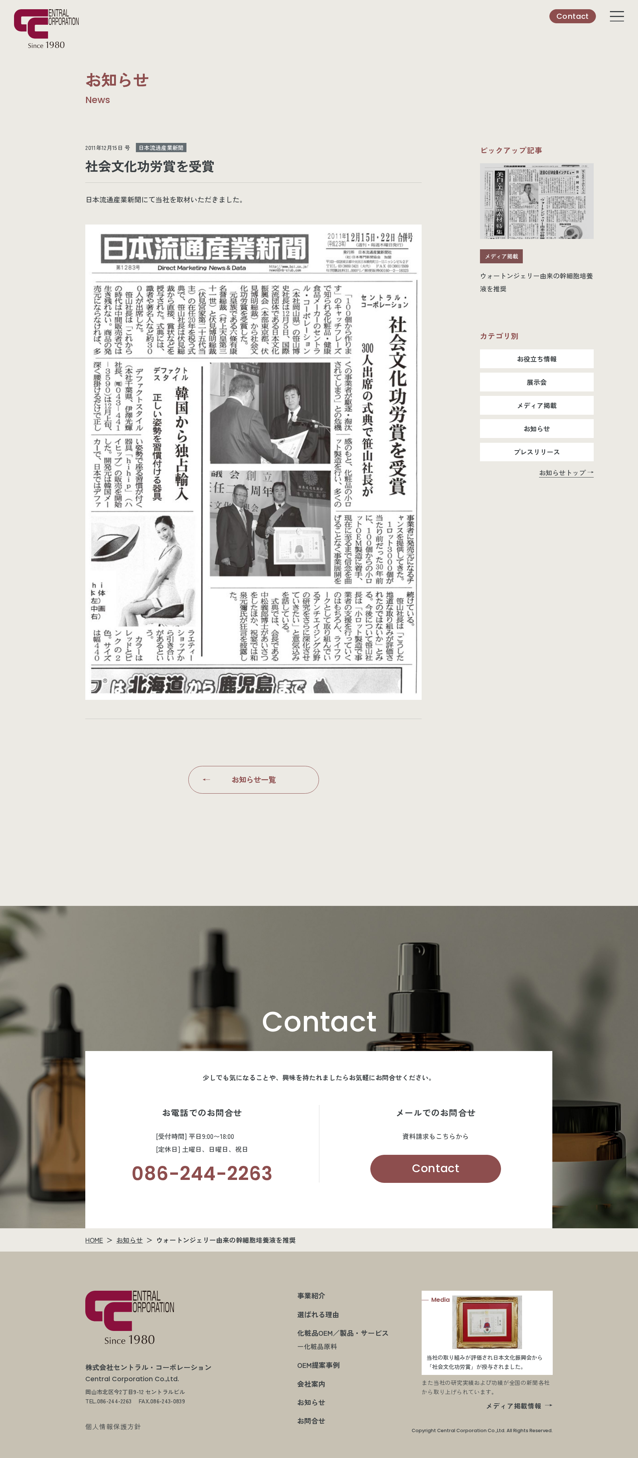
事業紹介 (311, 1295)
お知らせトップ (562, 472)
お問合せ (311, 1421)
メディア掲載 (537, 405)
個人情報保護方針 (113, 1426)
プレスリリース (537, 451)
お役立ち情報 (537, 358)
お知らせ (537, 428)
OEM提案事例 (318, 1365)
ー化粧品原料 (317, 1346)
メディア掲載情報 (514, 1405)
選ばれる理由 (318, 1314)
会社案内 (311, 1384)
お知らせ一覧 (253, 779)
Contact (435, 1168)
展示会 (537, 382)
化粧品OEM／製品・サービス (343, 1333)
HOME (94, 1240)
